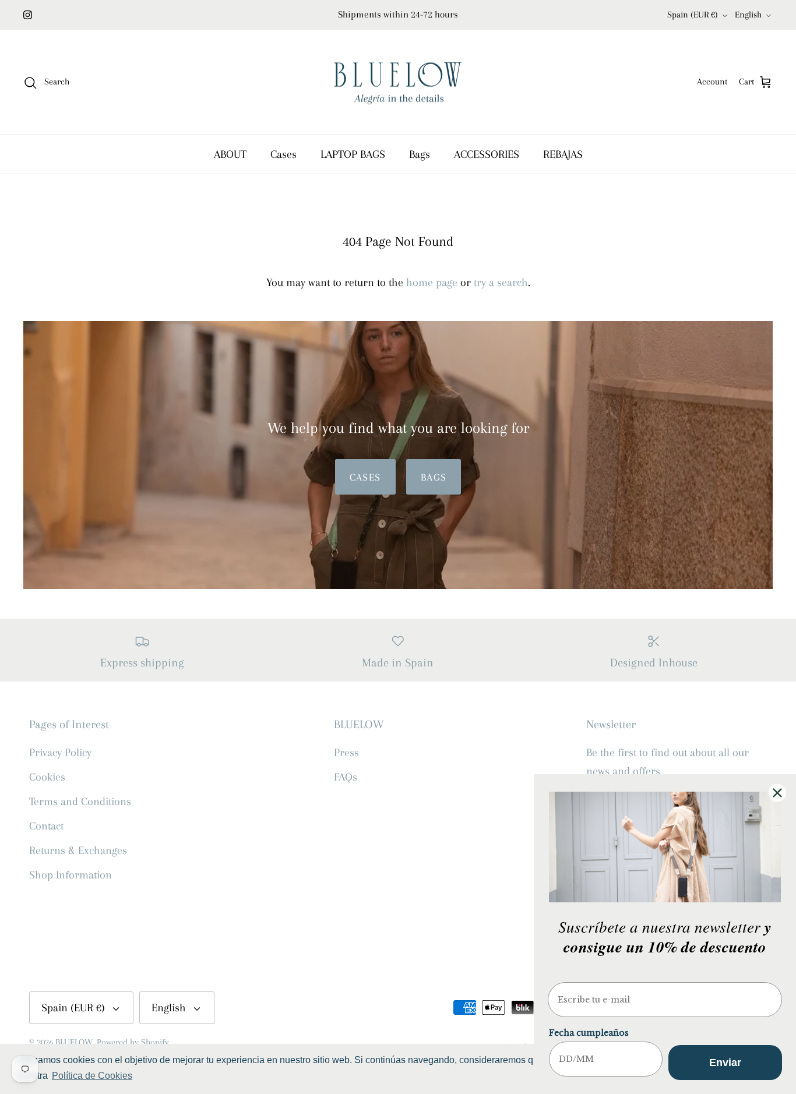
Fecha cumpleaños (589, 1033)
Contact (46, 826)
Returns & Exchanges (78, 850)
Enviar (725, 1062)
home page (431, 282)
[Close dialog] (777, 793)
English (748, 14)
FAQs (345, 777)
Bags (419, 154)
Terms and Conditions (80, 801)
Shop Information (70, 875)
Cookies (47, 777)
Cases (283, 154)
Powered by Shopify (133, 1042)
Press (346, 752)
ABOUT (230, 154)
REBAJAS (563, 154)
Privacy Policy (60, 752)
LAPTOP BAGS (352, 154)
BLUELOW (74, 1042)
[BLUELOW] (398, 82)
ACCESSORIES (486, 154)
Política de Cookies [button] (92, 1076)
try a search (501, 282)
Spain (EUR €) (692, 14)
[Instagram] (27, 14)
